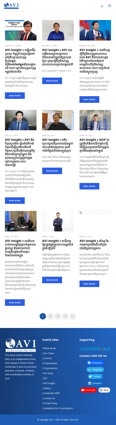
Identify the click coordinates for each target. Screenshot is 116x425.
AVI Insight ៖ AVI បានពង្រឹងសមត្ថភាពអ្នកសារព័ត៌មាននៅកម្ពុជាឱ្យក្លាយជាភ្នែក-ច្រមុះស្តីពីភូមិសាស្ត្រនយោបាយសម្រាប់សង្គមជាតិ (57, 57)
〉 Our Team (48, 353)
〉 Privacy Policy (50, 403)
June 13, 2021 (12, 236)
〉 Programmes (49, 363)
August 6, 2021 (50, 45)
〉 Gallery (46, 388)
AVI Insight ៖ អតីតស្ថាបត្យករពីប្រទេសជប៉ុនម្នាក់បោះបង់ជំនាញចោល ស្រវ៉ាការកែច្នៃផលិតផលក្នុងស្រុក (57, 145)
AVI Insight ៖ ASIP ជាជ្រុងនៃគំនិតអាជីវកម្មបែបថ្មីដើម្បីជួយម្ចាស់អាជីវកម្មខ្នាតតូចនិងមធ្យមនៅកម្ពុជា (94, 145)
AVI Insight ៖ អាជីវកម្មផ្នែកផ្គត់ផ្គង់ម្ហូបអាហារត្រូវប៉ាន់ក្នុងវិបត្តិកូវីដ (57, 244)
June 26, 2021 (49, 135)
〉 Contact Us (48, 398)
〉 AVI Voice (47, 373)
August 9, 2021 (13, 45)
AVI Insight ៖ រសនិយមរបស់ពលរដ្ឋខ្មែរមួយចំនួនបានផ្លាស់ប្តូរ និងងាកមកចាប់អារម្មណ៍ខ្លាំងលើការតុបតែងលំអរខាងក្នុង (20, 248)
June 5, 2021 (86, 236)
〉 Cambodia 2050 (51, 393)
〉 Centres (47, 358)
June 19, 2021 (86, 135)
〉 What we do (49, 348)
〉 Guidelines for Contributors (57, 408)
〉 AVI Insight (48, 383)
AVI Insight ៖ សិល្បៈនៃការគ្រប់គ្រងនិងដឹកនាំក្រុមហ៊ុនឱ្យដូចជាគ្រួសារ (94, 244)
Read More (15, 95)
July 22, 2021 (11, 135)
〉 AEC (45, 378)
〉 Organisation (49, 368)
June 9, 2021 (48, 236)
